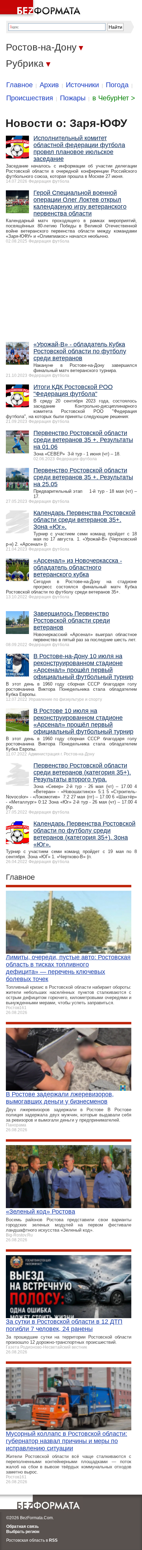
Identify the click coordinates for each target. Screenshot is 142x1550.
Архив (49, 85)
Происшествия (29, 98)
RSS (53, 1540)
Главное (19, 85)
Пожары (72, 98)
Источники (82, 85)
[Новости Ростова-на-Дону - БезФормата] (41, 8)
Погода (117, 85)
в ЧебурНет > (113, 98)
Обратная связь (22, 1526)
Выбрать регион (22, 1531)
